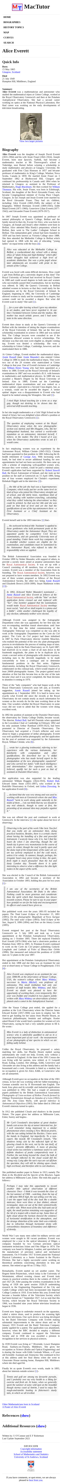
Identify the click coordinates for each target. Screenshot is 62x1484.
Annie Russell (9, 357)
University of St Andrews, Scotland (31, 1457)
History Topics (13, 27)
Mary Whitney (49, 979)
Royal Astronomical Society (21, 564)
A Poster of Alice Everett (14, 1407)
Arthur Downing (48, 786)
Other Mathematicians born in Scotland (20, 1404)
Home (7, 17)
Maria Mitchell (29, 982)
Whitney (41, 987)
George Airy (29, 456)
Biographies (11, 22)
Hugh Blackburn (23, 187)
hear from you (35, 1480)
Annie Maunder (31, 357)
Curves (8, 37)
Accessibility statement (31, 1451)
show (25, 1415)
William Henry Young (18, 368)
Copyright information (31, 1449)
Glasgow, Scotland (11, 72)
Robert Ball (20, 720)
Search (8, 42)
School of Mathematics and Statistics (31, 1454)
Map (6, 32)
